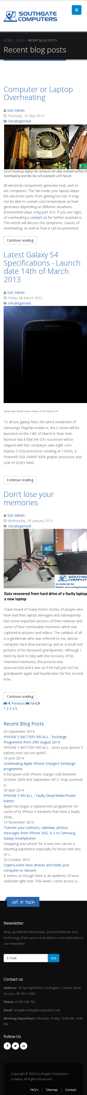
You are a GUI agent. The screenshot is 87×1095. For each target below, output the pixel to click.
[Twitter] (15, 1046)
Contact (70, 1090)
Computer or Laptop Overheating (38, 93)
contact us (38, 217)
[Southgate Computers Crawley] (30, 16)
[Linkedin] (23, 1046)
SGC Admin (16, 110)
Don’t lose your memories (29, 498)
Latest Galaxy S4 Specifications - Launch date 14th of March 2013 (42, 266)
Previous (18, 703)
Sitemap (52, 1090)
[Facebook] (7, 1046)
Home (8, 40)
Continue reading (20, 240)
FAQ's (34, 1090)
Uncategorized (19, 121)
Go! (53, 958)
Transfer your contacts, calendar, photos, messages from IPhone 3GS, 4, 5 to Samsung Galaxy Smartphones (39, 833)
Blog (20, 40)
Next (34, 703)
